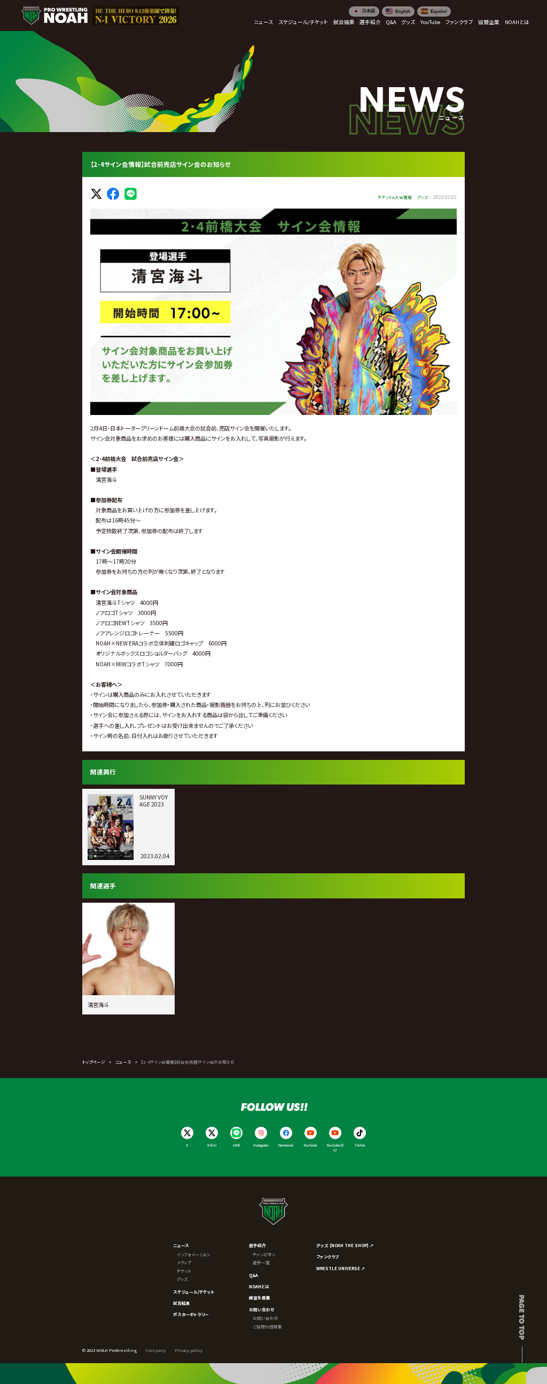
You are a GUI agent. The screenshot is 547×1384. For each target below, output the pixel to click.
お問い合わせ (262, 1309)
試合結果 (181, 1303)
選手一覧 (261, 1262)
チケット (184, 1271)
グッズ (182, 1279)
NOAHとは (259, 1286)
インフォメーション (193, 1254)
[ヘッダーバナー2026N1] (135, 15)
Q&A (253, 1275)
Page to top (522, 1317)
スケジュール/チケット (194, 1292)
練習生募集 (259, 1298)
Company (156, 1350)
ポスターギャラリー (191, 1314)
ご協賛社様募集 (267, 1326)
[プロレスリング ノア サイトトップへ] (54, 15)
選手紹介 (257, 1245)
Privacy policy (188, 1350)
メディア (184, 1262)
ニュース (123, 1062)
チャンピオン (264, 1254)
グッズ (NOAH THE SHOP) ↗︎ (345, 1245)
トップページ (93, 1062)
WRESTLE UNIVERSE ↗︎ (340, 1268)
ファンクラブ (327, 1256)
